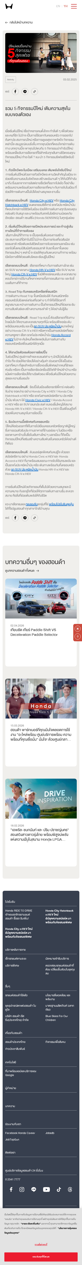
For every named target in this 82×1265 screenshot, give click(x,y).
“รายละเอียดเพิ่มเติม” (31, 1224)
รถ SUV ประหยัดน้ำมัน (47, 326)
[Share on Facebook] (15, 91)
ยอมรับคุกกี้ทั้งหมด (41, 1256)
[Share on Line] (24, 91)
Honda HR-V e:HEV (42, 270)
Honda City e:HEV (41, 200)
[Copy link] (34, 91)
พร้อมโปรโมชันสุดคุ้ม (61, 504)
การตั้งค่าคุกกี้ (41, 1244)
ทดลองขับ (32, 504)
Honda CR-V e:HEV (24, 274)
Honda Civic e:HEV (37, 400)
